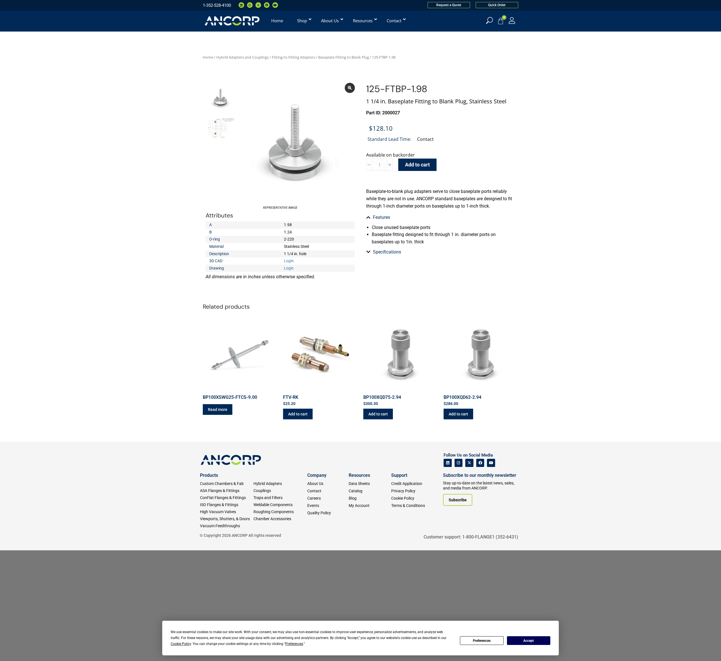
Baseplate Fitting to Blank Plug (343, 57)
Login (289, 261)
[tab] (440, 217)
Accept (528, 641)
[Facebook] (267, 5)
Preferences (482, 641)
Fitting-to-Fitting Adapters (293, 57)
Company (316, 475)
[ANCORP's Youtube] (491, 463)
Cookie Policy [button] (181, 644)
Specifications (387, 252)
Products (209, 475)
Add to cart (417, 165)
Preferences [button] (294, 644)
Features (381, 217)
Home (208, 57)
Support (399, 475)
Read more (217, 409)
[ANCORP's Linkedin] (448, 463)
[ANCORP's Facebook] (480, 463)
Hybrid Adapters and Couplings (242, 57)
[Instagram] (250, 5)
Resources (359, 475)
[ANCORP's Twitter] (469, 463)
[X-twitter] (258, 5)
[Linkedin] (241, 5)
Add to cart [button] (298, 414)
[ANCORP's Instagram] (459, 463)
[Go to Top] (14, 648)
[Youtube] (275, 5)
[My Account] (511, 20)
